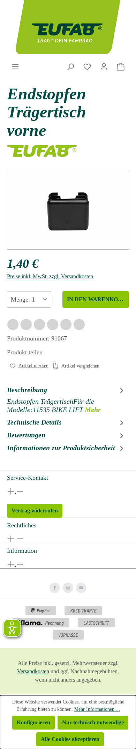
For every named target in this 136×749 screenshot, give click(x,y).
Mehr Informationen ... (97, 709)
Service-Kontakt (27, 477)
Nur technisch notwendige (93, 722)
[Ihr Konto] (104, 67)
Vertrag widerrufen (35, 510)
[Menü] (15, 67)
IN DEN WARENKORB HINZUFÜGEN (98, 299)
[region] (68, 210)
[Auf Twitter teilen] (26, 324)
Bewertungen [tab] (26, 435)
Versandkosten (33, 671)
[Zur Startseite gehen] (68, 27)
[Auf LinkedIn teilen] (52, 324)
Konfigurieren (33, 722)
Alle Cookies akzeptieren (70, 739)
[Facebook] (55, 588)
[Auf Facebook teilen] (12, 324)
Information (22, 550)
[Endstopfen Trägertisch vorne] (68, 210)
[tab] (66, 399)
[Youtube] (81, 588)
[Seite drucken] (79, 324)
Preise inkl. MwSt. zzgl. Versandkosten (50, 276)
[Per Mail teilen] (65, 324)
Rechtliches (21, 525)
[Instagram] (68, 588)
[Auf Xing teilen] (39, 324)
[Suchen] (70, 67)
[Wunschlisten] (87, 67)
